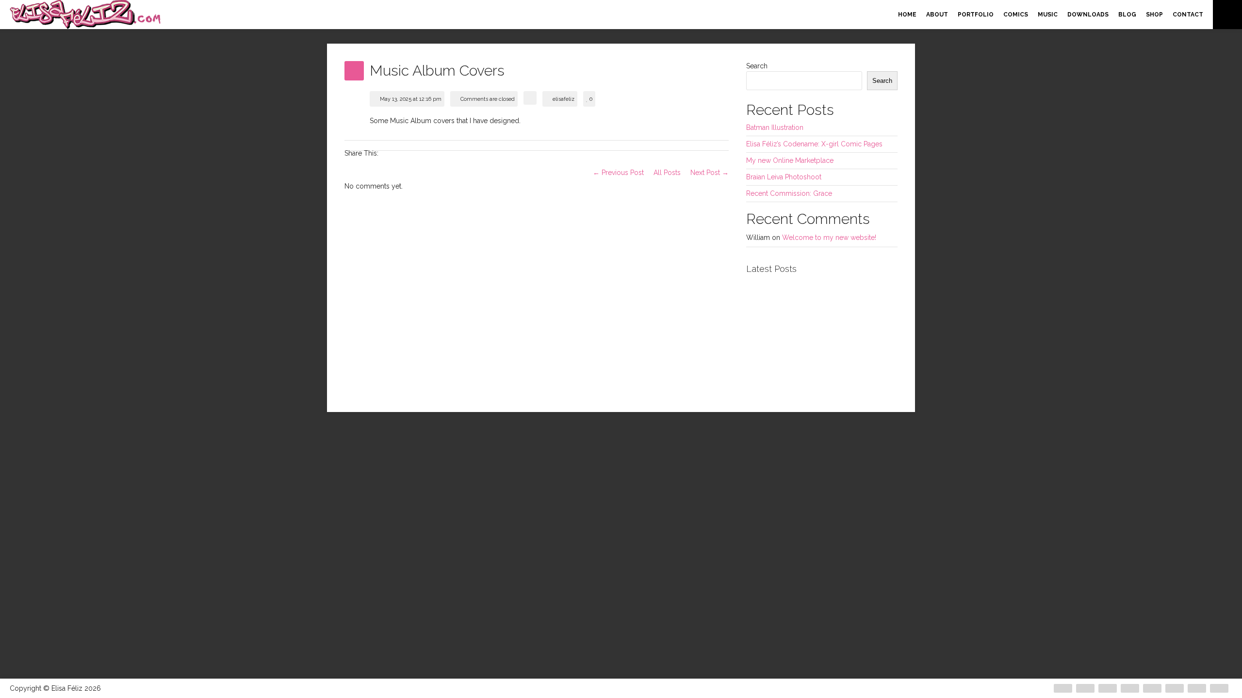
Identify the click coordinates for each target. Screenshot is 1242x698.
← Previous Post (618, 172)
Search (757, 66)
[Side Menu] (1227, 14)
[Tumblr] (1197, 688)
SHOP (1154, 14)
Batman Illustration (774, 127)
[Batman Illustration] (771, 309)
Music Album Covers (437, 70)
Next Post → (709, 172)
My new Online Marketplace (789, 160)
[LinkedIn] (1174, 688)
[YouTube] (1219, 688)
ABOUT (937, 14)
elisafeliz (563, 99)
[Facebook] (1085, 688)
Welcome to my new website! (829, 237)
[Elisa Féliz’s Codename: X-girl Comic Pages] (872, 309)
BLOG (1127, 14)
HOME (907, 14)
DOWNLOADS (1088, 14)
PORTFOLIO (976, 14)
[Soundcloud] (1152, 688)
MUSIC (1048, 14)
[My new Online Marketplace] (771, 359)
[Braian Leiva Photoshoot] (822, 309)
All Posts (667, 172)
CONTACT (1188, 14)
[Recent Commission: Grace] (822, 359)
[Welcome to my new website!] (872, 359)
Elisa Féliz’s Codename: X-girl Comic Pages (814, 144)
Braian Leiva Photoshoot (783, 177)
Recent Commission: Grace (789, 193)
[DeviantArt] (1063, 688)
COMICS (1015, 14)
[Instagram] (1130, 688)
